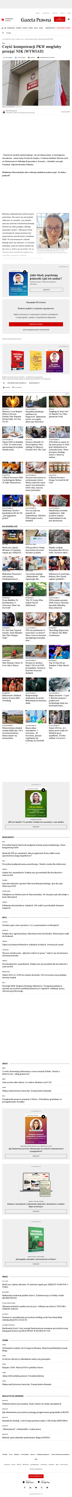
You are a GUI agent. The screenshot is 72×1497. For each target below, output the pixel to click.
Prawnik (4, 880)
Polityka (5, 922)
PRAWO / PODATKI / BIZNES (36, 1201)
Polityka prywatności (43, 1454)
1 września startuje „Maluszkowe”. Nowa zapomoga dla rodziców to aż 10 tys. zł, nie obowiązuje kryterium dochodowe (36, 576)
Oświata (4, 869)
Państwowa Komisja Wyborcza (16, 383)
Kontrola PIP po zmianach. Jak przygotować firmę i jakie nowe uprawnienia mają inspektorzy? (31, 854)
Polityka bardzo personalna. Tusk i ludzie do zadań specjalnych (31, 1404)
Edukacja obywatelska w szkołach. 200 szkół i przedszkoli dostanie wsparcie (33, 906)
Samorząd (5, 949)
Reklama (17, 1454)
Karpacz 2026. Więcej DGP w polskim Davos (22, 1367)
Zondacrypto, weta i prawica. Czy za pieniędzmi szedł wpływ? (30, 925)
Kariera (32, 1454)
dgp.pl (38, 13)
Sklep (69, 13)
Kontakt (4, 1454)
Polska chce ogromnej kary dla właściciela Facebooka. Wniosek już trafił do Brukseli (35, 935)
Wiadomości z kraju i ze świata (12, 39)
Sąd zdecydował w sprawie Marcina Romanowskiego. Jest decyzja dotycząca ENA (32, 884)
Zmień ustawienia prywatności (60, 1454)
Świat (4, 1068)
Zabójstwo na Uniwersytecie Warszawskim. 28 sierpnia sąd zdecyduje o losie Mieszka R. (35, 895)
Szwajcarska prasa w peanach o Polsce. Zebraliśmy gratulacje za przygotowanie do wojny (32, 1100)
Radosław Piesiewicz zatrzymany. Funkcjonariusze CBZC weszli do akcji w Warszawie (12, 576)
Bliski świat (5, 1292)
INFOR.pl (19, 1464)
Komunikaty (24, 1454)
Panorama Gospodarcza (36, 1469)
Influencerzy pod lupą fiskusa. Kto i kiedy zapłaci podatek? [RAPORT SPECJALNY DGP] (59, 576)
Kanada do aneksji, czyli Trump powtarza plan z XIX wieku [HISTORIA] (35, 1420)
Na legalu (5, 1314)
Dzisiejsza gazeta (9, 20)
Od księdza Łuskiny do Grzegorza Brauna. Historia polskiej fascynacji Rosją (34, 1349)
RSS (36, 1459)
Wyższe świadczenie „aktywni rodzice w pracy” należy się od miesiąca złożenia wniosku (35, 954)
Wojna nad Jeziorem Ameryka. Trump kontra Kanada (26, 1091)
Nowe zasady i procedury (36, 1257)
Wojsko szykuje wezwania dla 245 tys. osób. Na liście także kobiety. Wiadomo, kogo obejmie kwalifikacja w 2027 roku (59, 550)
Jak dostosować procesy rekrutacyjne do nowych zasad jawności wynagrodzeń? (36, 1150)
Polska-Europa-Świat (8, 1303)
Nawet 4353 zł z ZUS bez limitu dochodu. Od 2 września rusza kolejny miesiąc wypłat (34, 976)
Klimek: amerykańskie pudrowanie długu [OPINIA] (26, 1437)
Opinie (4, 1087)
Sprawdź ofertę (36, 324)
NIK (4, 383)
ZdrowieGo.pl (43, 1464)
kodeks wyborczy (34, 383)
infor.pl (62, 13)
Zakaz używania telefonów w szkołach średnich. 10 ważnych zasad (32, 944)
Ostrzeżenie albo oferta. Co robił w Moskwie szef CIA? (27, 1082)
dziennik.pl (46, 13)
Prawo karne (6, 891)
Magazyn (5, 1400)
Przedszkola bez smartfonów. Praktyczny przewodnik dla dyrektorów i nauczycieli (35, 965)
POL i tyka (5, 1281)
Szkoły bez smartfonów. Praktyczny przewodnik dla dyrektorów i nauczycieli (32, 873)
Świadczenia (6, 971)
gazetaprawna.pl (34, 1464)
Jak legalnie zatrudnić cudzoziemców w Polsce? (36, 1259)
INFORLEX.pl (26, 1464)
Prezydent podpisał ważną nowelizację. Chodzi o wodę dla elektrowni (34, 864)
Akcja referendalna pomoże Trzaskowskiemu (23, 1376)
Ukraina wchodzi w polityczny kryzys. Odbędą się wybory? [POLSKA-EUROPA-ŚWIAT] (34, 1307)
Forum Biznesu (64, 1464)
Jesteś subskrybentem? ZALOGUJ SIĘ (36, 330)
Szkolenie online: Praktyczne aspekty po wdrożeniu (43, 283)
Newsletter (51, 1464)
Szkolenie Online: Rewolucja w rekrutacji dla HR (36, 1146)
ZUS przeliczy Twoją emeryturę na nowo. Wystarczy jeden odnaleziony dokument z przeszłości (35, 550)
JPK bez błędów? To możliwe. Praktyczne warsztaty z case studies (36, 822)
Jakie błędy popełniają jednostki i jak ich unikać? (46, 277)
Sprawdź (46, 290)
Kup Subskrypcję (59, 19)
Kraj (22, 39)
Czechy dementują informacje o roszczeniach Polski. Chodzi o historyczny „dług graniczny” (31, 1072)
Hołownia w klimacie (8, 1325)
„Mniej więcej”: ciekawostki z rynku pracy (21, 1429)
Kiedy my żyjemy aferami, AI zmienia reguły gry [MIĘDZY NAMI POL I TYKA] (11, 550)
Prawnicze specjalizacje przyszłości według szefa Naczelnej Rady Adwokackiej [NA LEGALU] (32, 1318)
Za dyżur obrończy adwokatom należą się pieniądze (26, 1359)
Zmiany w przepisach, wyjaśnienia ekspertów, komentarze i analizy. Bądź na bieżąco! (36, 1205)
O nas (10, 1454)
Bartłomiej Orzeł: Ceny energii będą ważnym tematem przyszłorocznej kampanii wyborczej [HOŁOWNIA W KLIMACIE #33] (35, 1329)
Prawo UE (5, 930)
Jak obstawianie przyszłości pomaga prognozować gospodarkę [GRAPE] (35, 1412)
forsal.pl (54, 13)
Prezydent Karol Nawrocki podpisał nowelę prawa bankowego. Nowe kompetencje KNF (33, 846)
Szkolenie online (36, 819)
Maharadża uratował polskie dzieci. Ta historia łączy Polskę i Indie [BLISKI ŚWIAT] (33, 1296)
